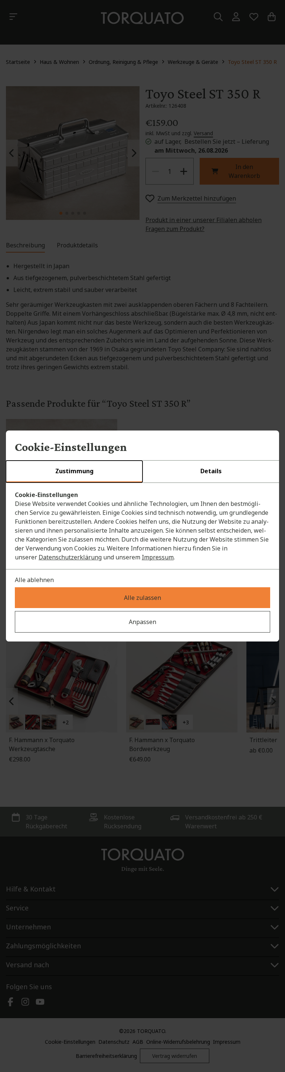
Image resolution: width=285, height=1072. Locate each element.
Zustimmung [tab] (74, 471)
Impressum (158, 557)
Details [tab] (211, 471)
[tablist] (142, 472)
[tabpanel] (142, 526)
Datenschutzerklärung (70, 557)
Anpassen (142, 622)
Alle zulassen (142, 598)
